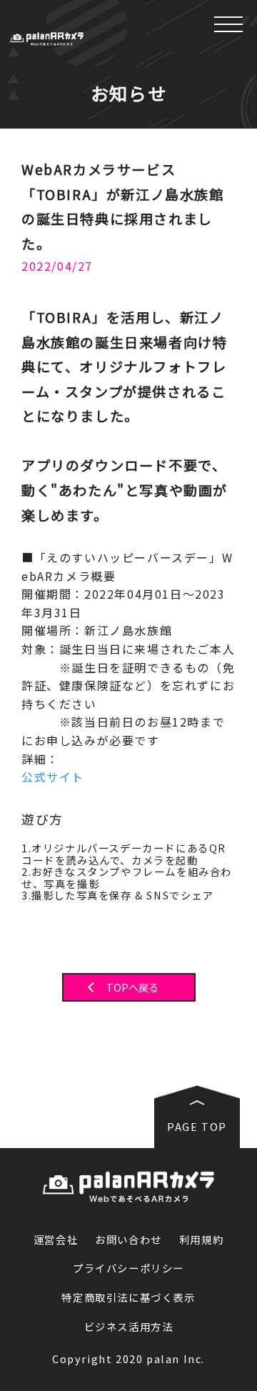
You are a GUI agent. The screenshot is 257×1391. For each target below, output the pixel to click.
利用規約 (201, 1240)
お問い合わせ (128, 1240)
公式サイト (52, 776)
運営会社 (56, 1240)
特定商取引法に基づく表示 (128, 1298)
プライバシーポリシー (128, 1268)
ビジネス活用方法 (128, 1327)
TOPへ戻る (132, 988)
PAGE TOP (197, 1126)
